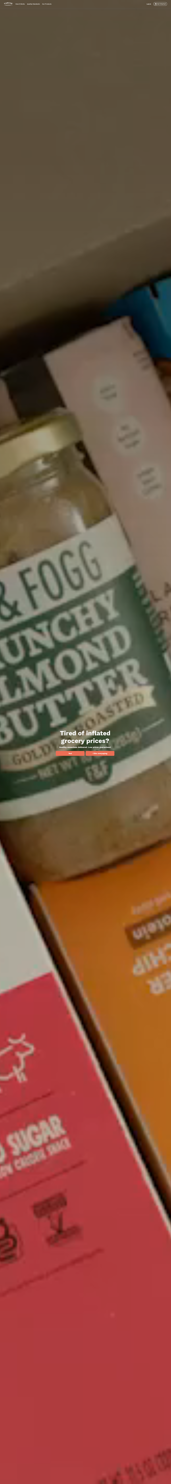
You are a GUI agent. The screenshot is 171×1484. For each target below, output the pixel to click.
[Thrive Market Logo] (8, 4)
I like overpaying (100, 753)
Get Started (161, 4)
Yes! (70, 753)
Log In (149, 4)
